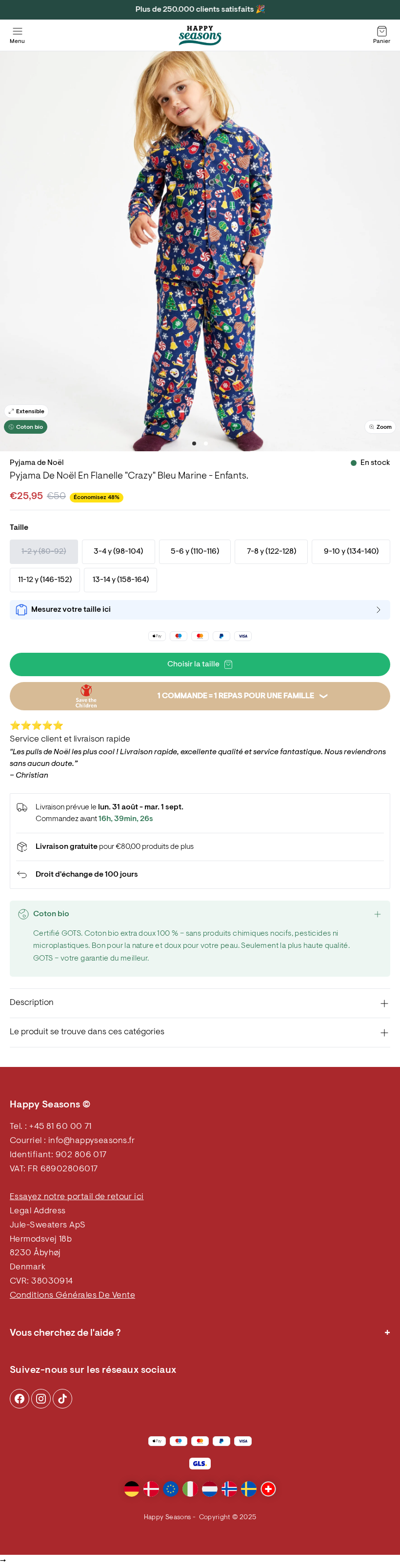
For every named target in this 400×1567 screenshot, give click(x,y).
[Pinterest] (41, 1398)
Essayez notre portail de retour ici (77, 1197)
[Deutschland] (132, 1489)
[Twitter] (62, 1398)
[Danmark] (151, 1489)
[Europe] (171, 1489)
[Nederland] (210, 1489)
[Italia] (190, 1489)
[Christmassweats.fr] (200, 35)
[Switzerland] (268, 1489)
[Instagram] (19, 1398)
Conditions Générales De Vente (72, 1295)
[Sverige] (249, 1489)
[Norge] (229, 1489)
